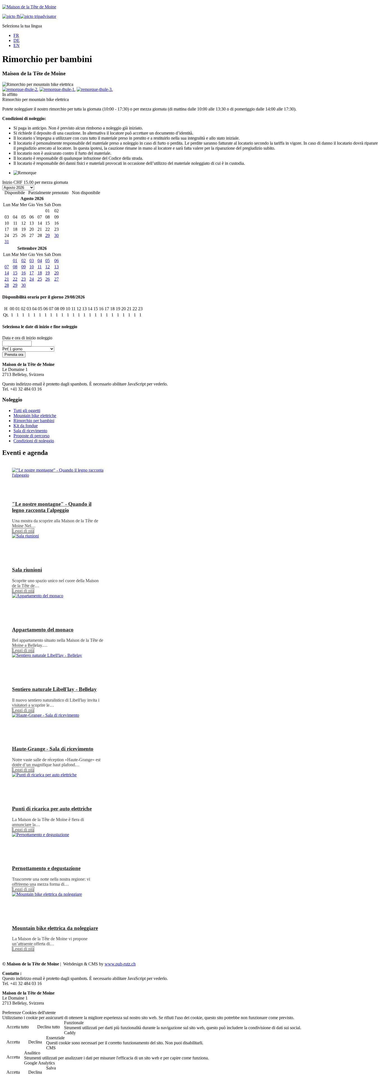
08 (15, 266)
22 (15, 279)
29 (47, 235)
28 (6, 285)
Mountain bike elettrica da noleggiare (55, 928)
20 (56, 273)
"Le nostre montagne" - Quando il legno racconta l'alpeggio (51, 507)
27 (56, 279)
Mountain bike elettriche (34, 415)
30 (56, 235)
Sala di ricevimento (30, 430)
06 (56, 260)
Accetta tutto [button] (17, 1026)
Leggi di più (23, 530)
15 (15, 273)
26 (47, 279)
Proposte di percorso (31, 435)
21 (6, 279)
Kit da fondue (25, 425)
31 (6, 241)
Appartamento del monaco (43, 630)
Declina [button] (35, 1042)
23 (23, 279)
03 (31, 260)
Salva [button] (51, 1068)
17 (31, 273)
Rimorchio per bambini (33, 420)
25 (39, 279)
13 (56, 266)
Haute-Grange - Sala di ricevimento (52, 749)
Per (5, 348)
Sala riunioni (27, 570)
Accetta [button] (13, 1042)
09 (23, 266)
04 (39, 260)
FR (16, 35)
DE (16, 40)
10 (31, 266)
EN (16, 45)
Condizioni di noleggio (33, 440)
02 (23, 260)
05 (47, 260)
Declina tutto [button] (48, 1026)
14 (6, 273)
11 (39, 266)
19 (47, 273)
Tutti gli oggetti (26, 410)
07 (6, 266)
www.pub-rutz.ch (120, 964)
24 (31, 279)
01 (15, 260)
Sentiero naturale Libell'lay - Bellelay (54, 689)
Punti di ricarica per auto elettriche (52, 809)
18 (39, 273)
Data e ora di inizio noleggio (27, 337)
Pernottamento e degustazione (46, 868)
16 (23, 273)
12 (47, 266)
